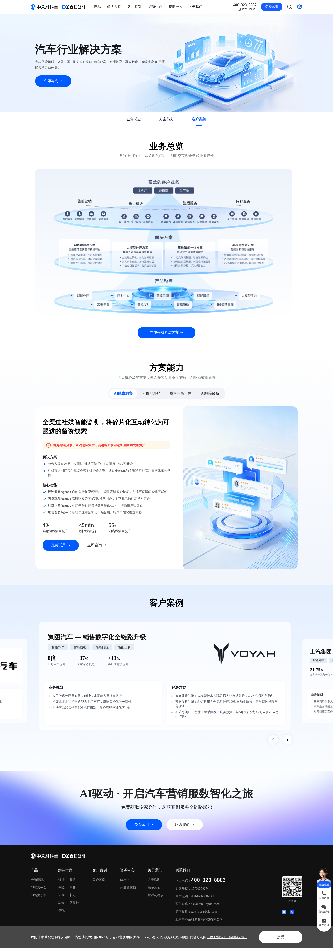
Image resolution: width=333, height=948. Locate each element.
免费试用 (271, 6)
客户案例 (134, 7)
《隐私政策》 (237, 937)
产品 (97, 7)
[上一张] (273, 740)
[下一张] (287, 740)
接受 (280, 937)
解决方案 (114, 7)
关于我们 (195, 7)
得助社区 (175, 7)
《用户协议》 (217, 937)
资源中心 (155, 7)
